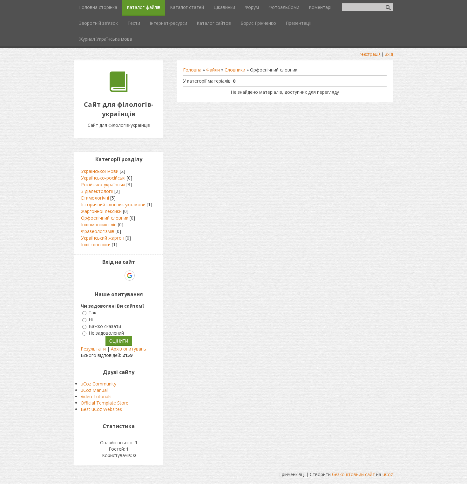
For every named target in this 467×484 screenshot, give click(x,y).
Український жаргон (102, 238)
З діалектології (97, 191)
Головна (192, 70)
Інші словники (96, 245)
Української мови (99, 171)
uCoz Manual (94, 390)
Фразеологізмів (97, 231)
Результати (93, 349)
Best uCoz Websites (101, 409)
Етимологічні (95, 198)
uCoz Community (98, 384)
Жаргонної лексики (101, 211)
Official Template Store (104, 403)
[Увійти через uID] (107, 275)
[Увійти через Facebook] (118, 275)
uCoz (387, 474)
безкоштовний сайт (353, 474)
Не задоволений (106, 333)
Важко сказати (105, 326)
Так (92, 313)
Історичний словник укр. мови (113, 204)
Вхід (389, 54)
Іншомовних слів (99, 225)
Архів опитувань (128, 349)
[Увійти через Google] (130, 275)
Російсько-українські (103, 184)
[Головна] (119, 90)
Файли (213, 70)
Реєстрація (370, 54)
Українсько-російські (103, 178)
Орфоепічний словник (104, 218)
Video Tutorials (96, 396)
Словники (235, 70)
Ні (91, 320)
